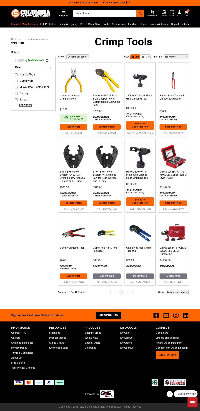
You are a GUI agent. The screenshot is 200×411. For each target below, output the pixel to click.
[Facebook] (156, 315)
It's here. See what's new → (85, 3)
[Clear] (133, 13)
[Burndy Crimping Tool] (73, 232)
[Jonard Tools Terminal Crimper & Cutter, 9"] (173, 80)
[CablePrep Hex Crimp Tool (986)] (140, 232)
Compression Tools (36, 39)
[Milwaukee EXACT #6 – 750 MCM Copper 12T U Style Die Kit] (173, 156)
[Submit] (140, 13)
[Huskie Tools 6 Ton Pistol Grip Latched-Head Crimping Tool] (140, 156)
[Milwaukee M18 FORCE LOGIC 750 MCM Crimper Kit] (173, 232)
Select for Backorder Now (140, 125)
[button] (46, 60)
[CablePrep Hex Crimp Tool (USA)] (106, 232)
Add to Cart (73, 127)
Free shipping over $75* (117, 3)
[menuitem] (153, 15)
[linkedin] (186, 315)
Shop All (63, 13)
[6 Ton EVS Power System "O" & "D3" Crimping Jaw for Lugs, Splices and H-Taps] (73, 156)
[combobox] (108, 13)
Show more (25, 105)
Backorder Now (107, 127)
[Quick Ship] (20, 60)
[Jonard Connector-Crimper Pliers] (73, 80)
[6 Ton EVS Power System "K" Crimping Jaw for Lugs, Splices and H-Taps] (106, 156)
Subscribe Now (108, 315)
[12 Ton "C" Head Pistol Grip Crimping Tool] (140, 80)
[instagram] (176, 315)
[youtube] (166, 315)
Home (14, 39)
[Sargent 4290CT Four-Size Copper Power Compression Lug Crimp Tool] (106, 80)
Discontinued (107, 276)
